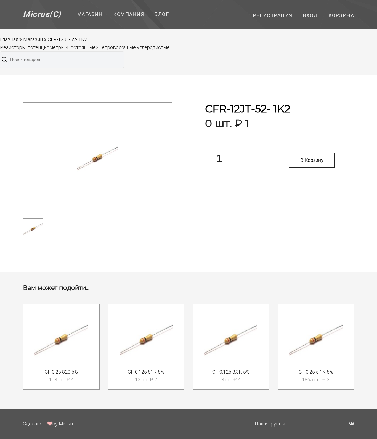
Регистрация (273, 15)
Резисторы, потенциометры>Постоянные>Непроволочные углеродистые (85, 47)
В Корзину (311, 160)
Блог (162, 14)
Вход (310, 15)
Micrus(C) (42, 14)
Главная (9, 39)
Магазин (90, 14)
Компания (128, 14)
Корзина (341, 15)
